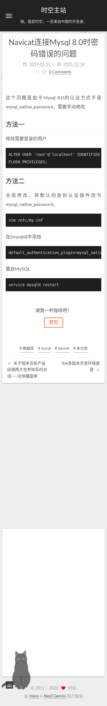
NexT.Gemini (55, 696)
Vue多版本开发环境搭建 (80, 367)
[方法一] (98, 124)
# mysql (44, 348)
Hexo (34, 696)
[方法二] (98, 181)
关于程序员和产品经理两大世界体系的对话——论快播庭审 (27, 370)
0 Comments (60, 72)
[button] (9, 16)
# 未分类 (80, 348)
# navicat (62, 348)
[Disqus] (53, 454)
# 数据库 (27, 348)
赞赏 (53, 322)
